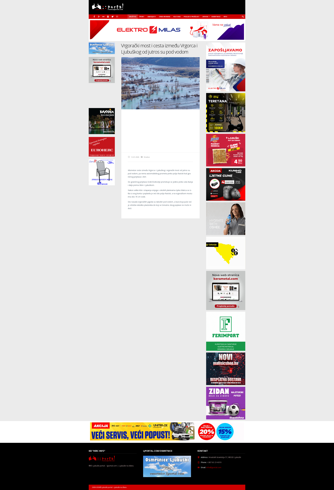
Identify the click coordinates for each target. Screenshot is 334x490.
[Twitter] (112, 16)
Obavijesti (151, 17)
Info (225, 17)
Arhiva (205, 17)
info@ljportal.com (213, 467)
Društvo (132, 17)
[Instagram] (108, 16)
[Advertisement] (160, 131)
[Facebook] (94, 16)
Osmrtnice (215, 17)
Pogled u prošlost (191, 17)
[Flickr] (103, 16)
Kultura (177, 17)
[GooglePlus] (99, 16)
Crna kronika (164, 17)
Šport (141, 17)
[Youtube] (117, 16)
